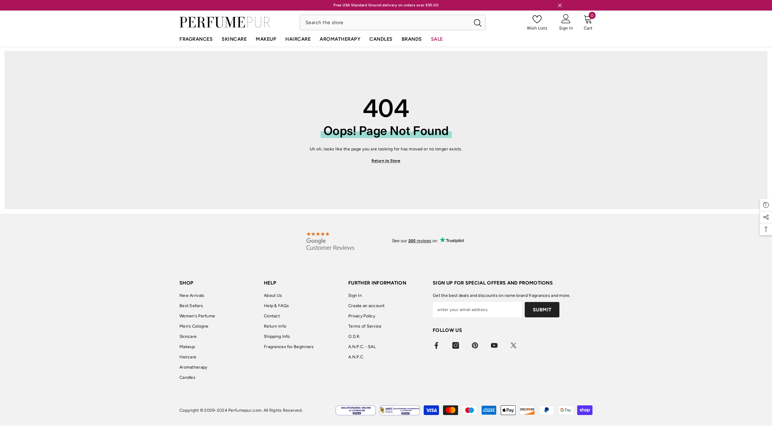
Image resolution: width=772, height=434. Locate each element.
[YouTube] (494, 345)
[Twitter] (513, 345)
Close (559, 5)
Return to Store (386, 161)
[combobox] (385, 22)
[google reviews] (330, 241)
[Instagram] (455, 345)
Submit (542, 310)
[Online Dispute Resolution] (356, 410)
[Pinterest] (474, 345)
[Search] (393, 22)
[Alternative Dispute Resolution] (400, 410)
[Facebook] (436, 345)
